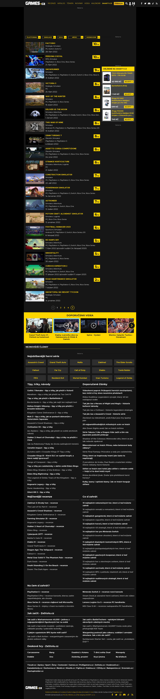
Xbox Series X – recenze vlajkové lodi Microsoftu (50, 602)
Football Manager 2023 (58, 227)
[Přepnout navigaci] (130, 3)
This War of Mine (54, 122)
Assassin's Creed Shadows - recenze (44, 511)
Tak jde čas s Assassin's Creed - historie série (104, 414)
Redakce (56, 692)
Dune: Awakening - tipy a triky (41, 488)
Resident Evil (58, 378)
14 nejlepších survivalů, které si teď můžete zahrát (106, 568)
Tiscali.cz (31, 665)
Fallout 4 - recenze (36, 554)
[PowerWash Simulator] (35, 192)
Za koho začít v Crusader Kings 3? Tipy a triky (48, 452)
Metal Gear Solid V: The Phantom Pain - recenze (50, 558)
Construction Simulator (58, 175)
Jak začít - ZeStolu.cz (40, 613)
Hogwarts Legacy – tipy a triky (41, 484)
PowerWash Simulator (57, 188)
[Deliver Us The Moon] (35, 113)
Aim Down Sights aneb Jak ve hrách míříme (103, 428)
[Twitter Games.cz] (145, 3)
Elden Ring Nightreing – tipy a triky (43, 474)
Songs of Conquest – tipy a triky (42, 462)
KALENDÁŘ (95, 3)
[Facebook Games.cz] (141, 3)
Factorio (50, 43)
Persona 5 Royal (54, 56)
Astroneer (51, 201)
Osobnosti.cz (112, 665)
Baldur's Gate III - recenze (39, 538)
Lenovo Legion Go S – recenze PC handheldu (104, 602)
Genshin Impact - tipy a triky (40, 448)
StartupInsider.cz (35, 671)
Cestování (62, 665)
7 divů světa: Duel (102, 652)
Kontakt (85, 692)
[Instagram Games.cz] (120, 694)
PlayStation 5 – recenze (38, 592)
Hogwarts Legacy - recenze (40, 522)
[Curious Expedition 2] (35, 270)
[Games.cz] (35, 3)
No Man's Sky (52, 240)
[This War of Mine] (35, 126)
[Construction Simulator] (35, 179)
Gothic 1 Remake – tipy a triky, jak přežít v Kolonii (50, 391)
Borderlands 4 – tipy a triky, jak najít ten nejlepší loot (52, 402)
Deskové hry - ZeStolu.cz (42, 646)
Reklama (48, 692)
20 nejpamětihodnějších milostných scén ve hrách (106, 424)
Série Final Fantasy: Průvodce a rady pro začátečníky (107, 452)
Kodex (79, 692)
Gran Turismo (102, 378)
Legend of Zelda (124, 378)
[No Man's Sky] (35, 244)
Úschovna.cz (49, 668)
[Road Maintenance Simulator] (35, 283)
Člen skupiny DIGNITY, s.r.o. (86, 695)
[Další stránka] (72, 308)
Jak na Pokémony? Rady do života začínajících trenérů (53, 444)
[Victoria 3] (35, 87)
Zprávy (40, 665)
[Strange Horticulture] (35, 165)
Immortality (52, 253)
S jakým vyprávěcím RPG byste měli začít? (47, 633)
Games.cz (73, 665)
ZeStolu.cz (100, 665)
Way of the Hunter (55, 96)
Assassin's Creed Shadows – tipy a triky (45, 423)
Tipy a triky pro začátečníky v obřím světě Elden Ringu (52, 466)
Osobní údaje (71, 692)
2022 (61, 37)
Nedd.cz (61, 668)
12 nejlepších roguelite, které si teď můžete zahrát (106, 520)
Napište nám (117, 692)
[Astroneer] (35, 205)
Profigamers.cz (86, 665)
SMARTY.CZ (107, 3)
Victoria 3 (50, 83)
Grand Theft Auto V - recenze (41, 546)
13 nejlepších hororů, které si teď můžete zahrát (105, 524)
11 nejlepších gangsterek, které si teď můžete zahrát (107, 516)
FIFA (36, 378)
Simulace (48, 37)
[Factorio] (35, 47)
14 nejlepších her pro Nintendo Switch (101, 532)
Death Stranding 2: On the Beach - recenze (47, 565)
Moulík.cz (70, 668)
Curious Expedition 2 (56, 266)
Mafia (80, 362)
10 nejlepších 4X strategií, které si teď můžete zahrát (107, 528)
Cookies (63, 692)
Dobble (30, 657)
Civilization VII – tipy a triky (40, 427)
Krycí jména (99, 657)
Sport (47, 665)
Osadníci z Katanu (80, 652)
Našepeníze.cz (113, 668)
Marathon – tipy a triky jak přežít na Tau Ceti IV (49, 394)
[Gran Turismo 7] (35, 139)
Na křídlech (121, 657)
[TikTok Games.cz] (153, 3)
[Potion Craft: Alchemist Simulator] (35, 218)
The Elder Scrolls (124, 362)
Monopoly (120, 652)
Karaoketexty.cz (34, 668)
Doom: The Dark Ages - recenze (42, 569)
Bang (51, 652)
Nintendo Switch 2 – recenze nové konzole (103, 592)
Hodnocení (91, 37)
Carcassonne (33, 652)
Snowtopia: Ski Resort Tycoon (61, 292)
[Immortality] (35, 257)
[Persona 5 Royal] (35, 60)
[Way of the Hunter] (35, 100)
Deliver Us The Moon (56, 109)
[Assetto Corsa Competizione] (35, 152)
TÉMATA (70, 3)
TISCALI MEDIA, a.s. (69, 695)
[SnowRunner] (35, 73)
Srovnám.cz (127, 668)
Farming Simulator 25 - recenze (42, 519)
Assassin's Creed (36, 362)
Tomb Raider (124, 370)
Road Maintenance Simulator (61, 279)
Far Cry (58, 370)
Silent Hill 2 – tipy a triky (38, 492)
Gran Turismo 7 (53, 135)
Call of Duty (79, 370)
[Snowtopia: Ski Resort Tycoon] (35, 296)
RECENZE (52, 3)
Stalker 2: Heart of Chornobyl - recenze (45, 526)
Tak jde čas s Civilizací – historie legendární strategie (108, 410)
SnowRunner (52, 69)
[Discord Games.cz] (149, 3)
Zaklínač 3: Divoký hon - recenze (42, 503)
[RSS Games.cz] (156, 3)
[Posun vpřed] (131, 325)
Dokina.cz (90, 668)
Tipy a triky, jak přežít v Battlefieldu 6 (44, 398)
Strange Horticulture (57, 162)
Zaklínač (102, 362)
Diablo (102, 370)
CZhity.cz (101, 668)
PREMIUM (119, 3)
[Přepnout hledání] (126, 3)
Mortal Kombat (80, 378)
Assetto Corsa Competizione (60, 149)
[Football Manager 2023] (35, 231)
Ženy (54, 665)
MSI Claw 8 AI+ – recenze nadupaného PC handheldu (107, 606)
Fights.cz (80, 668)
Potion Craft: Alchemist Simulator (64, 214)
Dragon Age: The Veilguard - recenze (44, 550)
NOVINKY (79, 3)
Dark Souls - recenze (37, 562)
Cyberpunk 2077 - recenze (39, 534)
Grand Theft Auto (58, 362)
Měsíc (74, 37)
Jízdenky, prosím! (80, 657)
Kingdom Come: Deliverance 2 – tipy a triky (47, 413)
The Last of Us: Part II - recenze (42, 507)
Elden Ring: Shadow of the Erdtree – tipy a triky (49, 470)
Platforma (32, 37)
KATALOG (61, 3)
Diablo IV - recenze (36, 542)
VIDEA (87, 3)
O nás (91, 692)
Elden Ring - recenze (37, 530)
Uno (51, 657)
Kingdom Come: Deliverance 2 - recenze (46, 515)
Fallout (36, 370)
